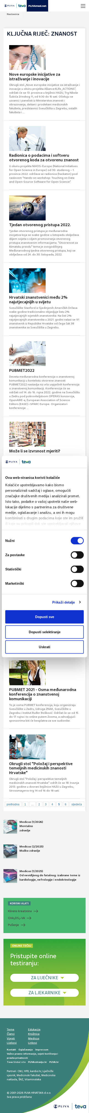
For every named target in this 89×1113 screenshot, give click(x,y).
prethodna (13, 804)
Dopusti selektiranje (44, 632)
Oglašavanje (25, 1049)
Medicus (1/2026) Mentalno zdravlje (31, 826)
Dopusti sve (44, 617)
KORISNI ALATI (19, 903)
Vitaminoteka (33, 1079)
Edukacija (34, 1029)
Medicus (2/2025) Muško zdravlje (31, 849)
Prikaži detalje (63, 602)
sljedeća (76, 804)
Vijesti (11, 1038)
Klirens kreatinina (20, 911)
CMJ (20, 1071)
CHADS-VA (16, 918)
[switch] (77, 555)
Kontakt (11, 1049)
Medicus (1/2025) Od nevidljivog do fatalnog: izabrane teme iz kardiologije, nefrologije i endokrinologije (49, 875)
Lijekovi (12, 1043)
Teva (10, 1062)
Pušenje (13, 925)
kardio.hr (35, 1071)
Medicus (33, 1038)
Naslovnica (13, 14)
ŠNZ (20, 1079)
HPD (26, 1071)
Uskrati (44, 647)
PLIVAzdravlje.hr (37, 1062)
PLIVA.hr (54, 1062)
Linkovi (32, 1043)
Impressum (41, 1049)
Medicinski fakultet (28, 1075)
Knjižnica (33, 1034)
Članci (11, 1034)
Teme (10, 1029)
